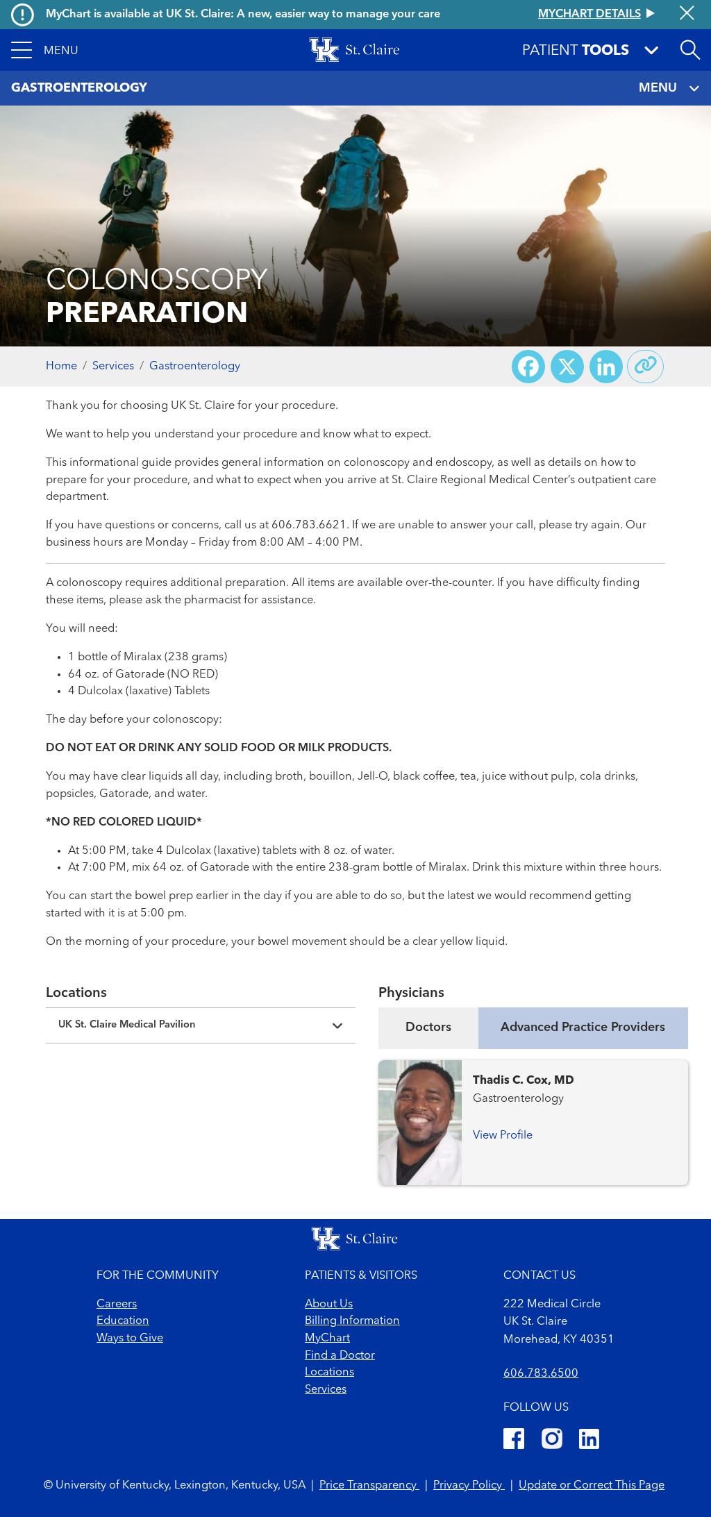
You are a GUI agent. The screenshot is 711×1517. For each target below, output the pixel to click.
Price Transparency (369, 1485)
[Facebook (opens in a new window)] (513, 1441)
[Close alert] (687, 14)
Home (61, 366)
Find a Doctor (340, 1355)
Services (113, 366)
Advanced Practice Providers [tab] (583, 1027)
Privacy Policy (469, 1485)
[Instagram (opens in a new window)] (552, 1441)
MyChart (327, 1338)
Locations (329, 1372)
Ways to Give (130, 1338)
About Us (329, 1304)
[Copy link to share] (645, 366)
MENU (658, 88)
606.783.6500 (540, 1374)
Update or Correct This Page (591, 1485)
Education (123, 1321)
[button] (45, 50)
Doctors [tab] (428, 1027)
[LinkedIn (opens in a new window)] (589, 1441)
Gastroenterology (194, 366)
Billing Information (352, 1321)
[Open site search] (690, 50)
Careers (117, 1304)
